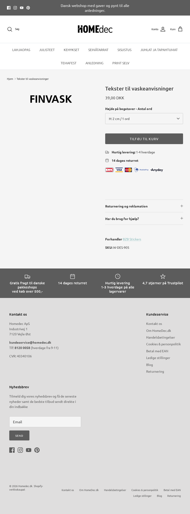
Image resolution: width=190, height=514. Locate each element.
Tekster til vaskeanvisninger (33, 79)
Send (19, 435)
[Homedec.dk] (95, 29)
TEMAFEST (68, 63)
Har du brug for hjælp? (122, 219)
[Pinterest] (28, 8)
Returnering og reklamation (126, 206)
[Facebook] (8, 8)
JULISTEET (47, 50)
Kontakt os (154, 323)
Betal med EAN (157, 351)
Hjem (10, 79)
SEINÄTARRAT (98, 50)
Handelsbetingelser (160, 337)
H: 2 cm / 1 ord (119, 118)
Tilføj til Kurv (144, 139)
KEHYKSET (71, 50)
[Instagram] (15, 8)
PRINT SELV (120, 63)
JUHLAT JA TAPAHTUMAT (159, 50)
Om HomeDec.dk (158, 330)
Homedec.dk (25, 486)
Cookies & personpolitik (163, 344)
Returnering (155, 371)
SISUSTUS (124, 50)
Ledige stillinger (158, 358)
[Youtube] (21, 8)
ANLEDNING (94, 63)
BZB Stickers (132, 239)
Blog (149, 364)
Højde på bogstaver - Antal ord (128, 109)
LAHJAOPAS (21, 50)
